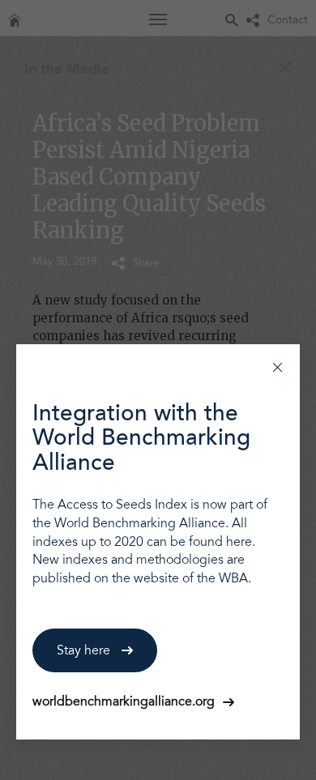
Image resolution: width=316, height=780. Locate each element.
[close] (277, 366)
